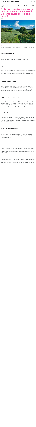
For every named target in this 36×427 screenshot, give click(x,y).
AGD (1, 45)
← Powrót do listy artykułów (6, 168)
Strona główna (32, 1)
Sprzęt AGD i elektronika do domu (10, 1)
